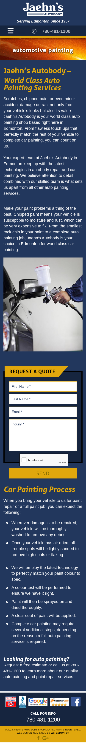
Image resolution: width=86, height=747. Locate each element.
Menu (21, 32)
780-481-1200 (56, 31)
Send (43, 473)
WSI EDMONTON (60, 733)
